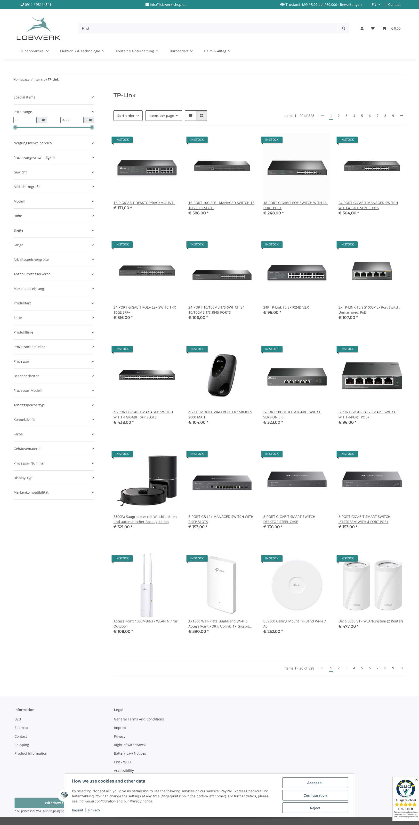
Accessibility (124, 770)
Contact (394, 4)
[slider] (15, 127)
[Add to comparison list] (159, 141)
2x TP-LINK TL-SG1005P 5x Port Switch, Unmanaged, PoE (369, 310)
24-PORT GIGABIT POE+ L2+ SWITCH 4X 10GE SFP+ (144, 310)
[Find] (343, 28)
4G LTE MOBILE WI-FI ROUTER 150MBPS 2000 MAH (220, 414)
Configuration (315, 795)
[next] (401, 116)
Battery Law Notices (130, 753)
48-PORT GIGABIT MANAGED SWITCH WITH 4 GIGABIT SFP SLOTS (143, 414)
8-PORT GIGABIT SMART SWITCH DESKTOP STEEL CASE (289, 519)
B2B (18, 719)
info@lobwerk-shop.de (168, 4)
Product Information (31, 753)
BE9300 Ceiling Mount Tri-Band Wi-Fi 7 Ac (294, 624)
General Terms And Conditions (139, 719)
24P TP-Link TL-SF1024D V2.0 (286, 307)
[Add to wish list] (172, 141)
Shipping (22, 745)
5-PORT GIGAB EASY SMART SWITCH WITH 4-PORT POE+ (367, 414)
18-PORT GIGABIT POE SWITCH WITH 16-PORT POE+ (295, 205)
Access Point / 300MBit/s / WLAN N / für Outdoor (145, 624)
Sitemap (21, 727)
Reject (315, 808)
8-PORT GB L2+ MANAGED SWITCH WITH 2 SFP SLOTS (220, 519)
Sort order (126, 115)
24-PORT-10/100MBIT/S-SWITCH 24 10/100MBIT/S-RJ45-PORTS (216, 310)
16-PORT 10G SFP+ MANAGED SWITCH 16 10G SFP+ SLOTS (221, 205)
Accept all (315, 783)
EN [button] (374, 4)
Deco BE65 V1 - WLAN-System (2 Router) (370, 621)
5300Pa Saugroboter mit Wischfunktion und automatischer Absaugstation (145, 519)
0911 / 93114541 (38, 4)
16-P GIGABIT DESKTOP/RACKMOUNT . (144, 202)
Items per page (161, 115)
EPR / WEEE (123, 762)
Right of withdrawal (130, 745)
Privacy (94, 810)
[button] (362, 28)
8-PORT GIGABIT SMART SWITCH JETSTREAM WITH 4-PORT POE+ (364, 519)
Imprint (77, 810)
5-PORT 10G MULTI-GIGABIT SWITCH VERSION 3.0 (292, 414)
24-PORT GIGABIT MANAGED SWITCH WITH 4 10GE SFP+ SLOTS (368, 205)
